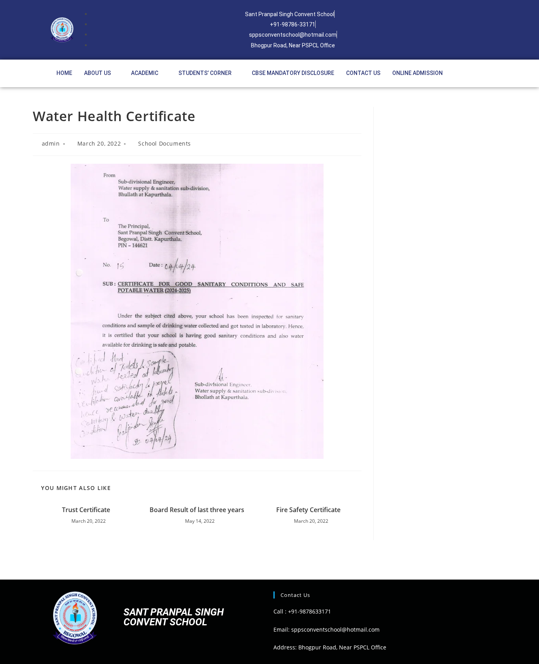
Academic (144, 73)
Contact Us (363, 73)
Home (64, 73)
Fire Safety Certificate (308, 509)
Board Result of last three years (197, 509)
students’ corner (205, 73)
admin (51, 143)
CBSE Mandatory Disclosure (293, 73)
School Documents (164, 143)
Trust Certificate (86, 509)
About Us (97, 73)
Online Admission (417, 73)
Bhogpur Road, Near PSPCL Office (342, 647)
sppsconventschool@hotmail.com (335, 629)
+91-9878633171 (309, 611)
